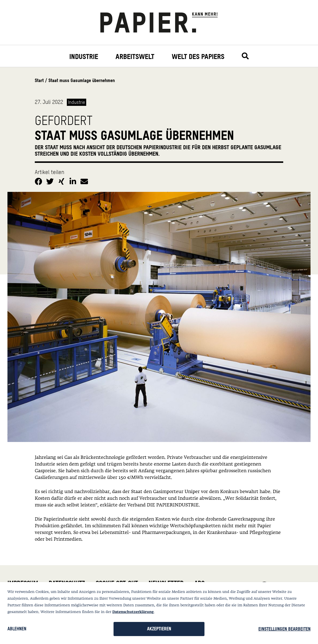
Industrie (83, 56)
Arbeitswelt (135, 56)
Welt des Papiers (198, 56)
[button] (39, 180)
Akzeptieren (159, 628)
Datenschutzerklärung (133, 612)
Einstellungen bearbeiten (284, 629)
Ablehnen (16, 628)
